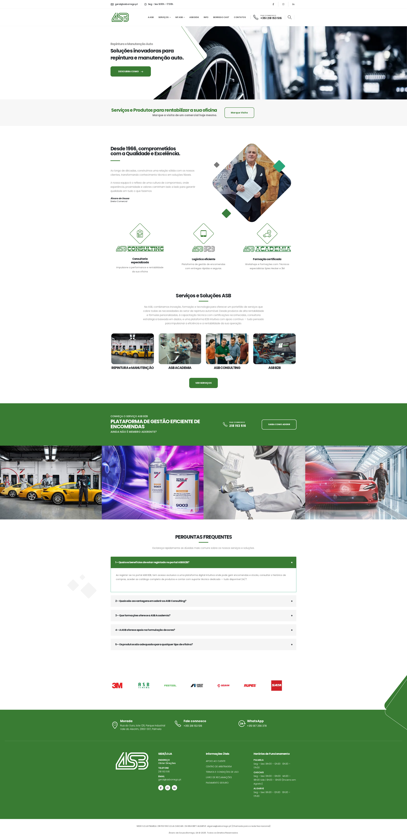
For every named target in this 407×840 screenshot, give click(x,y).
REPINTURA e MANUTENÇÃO (132, 367)
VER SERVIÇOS (203, 383)
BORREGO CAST (221, 17)
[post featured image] (132, 348)
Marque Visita (239, 112)
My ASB (179, 17)
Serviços (163, 17)
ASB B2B (274, 367)
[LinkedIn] (293, 4)
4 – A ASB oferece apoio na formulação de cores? (145, 630)
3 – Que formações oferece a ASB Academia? (142, 615)
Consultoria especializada (140, 260)
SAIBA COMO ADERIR (279, 424)
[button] (289, 17)
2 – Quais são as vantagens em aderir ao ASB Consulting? (150, 601)
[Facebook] (273, 4)
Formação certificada (267, 259)
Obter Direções (167, 763)
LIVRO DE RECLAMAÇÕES (219, 777)
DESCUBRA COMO (128, 71)
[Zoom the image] (51, 482)
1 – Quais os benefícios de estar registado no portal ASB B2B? (152, 562)
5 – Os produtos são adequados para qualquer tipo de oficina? (154, 644)
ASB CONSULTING (227, 367)
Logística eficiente (203, 259)
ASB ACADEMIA (179, 367)
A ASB (151, 17)
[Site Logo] (120, 17)
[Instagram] (283, 4)
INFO (206, 17)
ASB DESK (194, 17)
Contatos (240, 17)
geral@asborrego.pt (169, 779)
